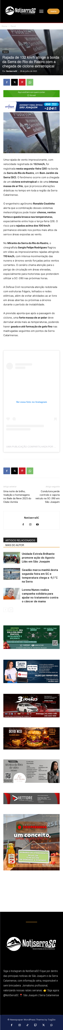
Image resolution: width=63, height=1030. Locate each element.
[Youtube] (38, 525)
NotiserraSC (11, 71)
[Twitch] (35, 1025)
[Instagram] (31, 525)
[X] (14, 82)
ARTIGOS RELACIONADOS (20, 540)
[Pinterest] (22, 82)
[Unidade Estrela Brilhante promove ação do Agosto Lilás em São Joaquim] (11, 558)
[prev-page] (5, 610)
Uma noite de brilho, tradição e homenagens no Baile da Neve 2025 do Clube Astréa (17, 496)
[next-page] (11, 610)
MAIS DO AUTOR (14, 545)
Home (4, 26)
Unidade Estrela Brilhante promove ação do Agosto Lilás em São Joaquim (38, 557)
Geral (13, 26)
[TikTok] (27, 1025)
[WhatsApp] (30, 82)
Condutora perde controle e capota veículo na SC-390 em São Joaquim (47, 496)
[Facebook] (6, 82)
